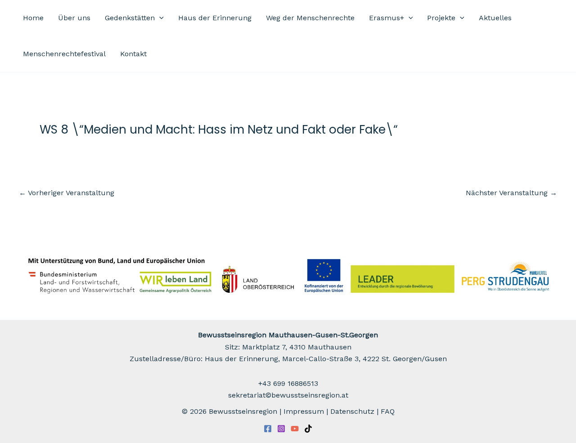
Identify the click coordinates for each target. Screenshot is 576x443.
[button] (159, 18)
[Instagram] (281, 429)
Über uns (74, 17)
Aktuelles (495, 17)
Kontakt (133, 53)
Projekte (441, 17)
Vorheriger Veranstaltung (66, 193)
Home (33, 17)
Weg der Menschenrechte (310, 17)
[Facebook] (268, 429)
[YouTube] (295, 429)
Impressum (304, 411)
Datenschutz (352, 411)
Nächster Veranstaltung (511, 193)
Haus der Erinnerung (215, 17)
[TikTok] (308, 429)
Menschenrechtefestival (64, 53)
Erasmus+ (386, 17)
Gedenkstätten (130, 17)
